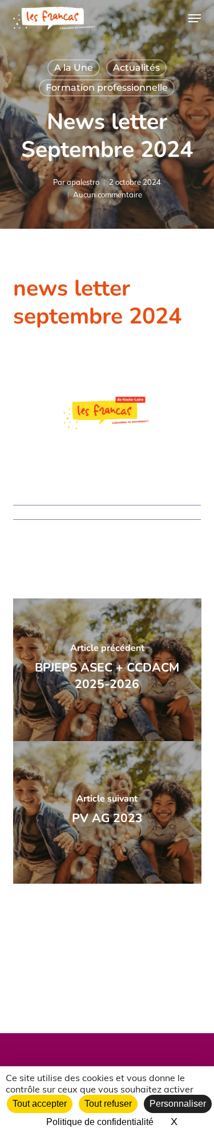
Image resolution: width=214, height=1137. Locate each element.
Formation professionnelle (107, 87)
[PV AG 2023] (107, 812)
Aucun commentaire (107, 194)
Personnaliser (178, 1103)
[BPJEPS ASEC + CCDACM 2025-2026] (107, 669)
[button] (194, 18)
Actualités (136, 67)
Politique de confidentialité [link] (100, 1122)
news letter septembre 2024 (97, 302)
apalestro (83, 182)
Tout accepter (40, 1103)
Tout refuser (108, 1103)
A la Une (73, 67)
